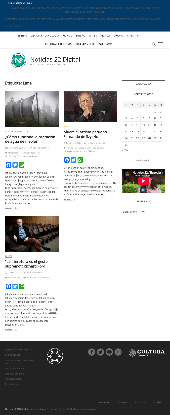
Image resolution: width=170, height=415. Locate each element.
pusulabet (101, 18)
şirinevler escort (81, 11)
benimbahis (11, 18)
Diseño (80, 35)
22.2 (109, 43)
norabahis (123, 18)
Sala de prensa (12, 354)
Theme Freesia (46, 409)
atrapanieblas (14, 152)
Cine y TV (133, 35)
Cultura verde (85, 43)
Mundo (67, 35)
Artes (93, 35)
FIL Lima (12, 277)
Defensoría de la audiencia (18, 349)
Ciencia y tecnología (45, 35)
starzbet (32, 18)
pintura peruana (80, 151)
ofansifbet (112, 18)
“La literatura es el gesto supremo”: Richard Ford (26, 263)
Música (105, 35)
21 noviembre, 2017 (16, 148)
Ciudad (118, 35)
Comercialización (13, 378)
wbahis (142, 18)
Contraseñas (122, 402)
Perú (19, 156)
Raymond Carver (30, 277)
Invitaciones (11, 383)
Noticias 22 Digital (55, 59)
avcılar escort (55, 7)
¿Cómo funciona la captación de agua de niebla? (30, 139)
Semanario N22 (140, 402)
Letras (22, 35)
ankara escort (153, 18)
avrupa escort (97, 11)
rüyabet (49, 18)
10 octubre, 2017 (73, 143)
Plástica (91, 151)
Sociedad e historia (58, 43)
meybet (58, 18)
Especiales (157, 402)
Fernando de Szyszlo (76, 148)
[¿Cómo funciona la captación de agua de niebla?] (32, 109)
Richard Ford (44, 277)
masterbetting (88, 18)
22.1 (100, 43)
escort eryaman (13, 25)
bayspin (41, 18)
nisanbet (134, 18)
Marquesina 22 (104, 402)
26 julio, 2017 (13, 272)
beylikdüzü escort (20, 7)
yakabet (75, 18)
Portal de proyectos (15, 368)
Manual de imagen (14, 373)
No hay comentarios (40, 148)
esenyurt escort (39, 7)
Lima (13, 156)
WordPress (60, 409)
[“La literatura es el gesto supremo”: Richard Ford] (32, 234)
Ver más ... (13, 208)
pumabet (66, 18)
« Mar (125, 150)
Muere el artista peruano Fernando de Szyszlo (85, 134)
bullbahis (22, 18)
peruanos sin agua (30, 156)
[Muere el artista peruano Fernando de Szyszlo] (90, 106)
